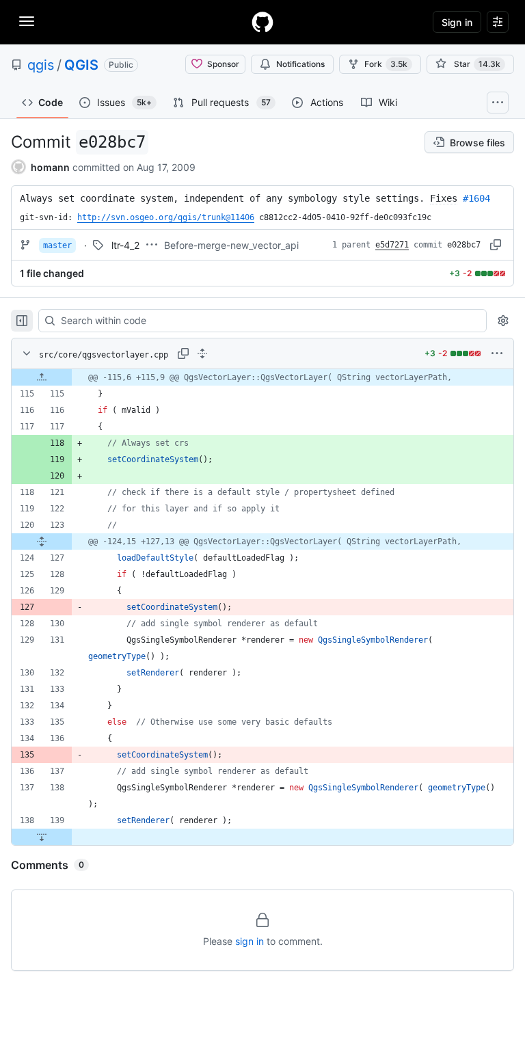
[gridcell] (262, 377)
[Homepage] (262, 22)
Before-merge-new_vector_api (231, 245)
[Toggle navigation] (26, 21)
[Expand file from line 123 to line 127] (42, 541)
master (57, 245)
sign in (249, 941)
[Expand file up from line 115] (42, 377)
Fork (385, 64)
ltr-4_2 (125, 245)
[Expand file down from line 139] (42, 837)
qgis (40, 65)
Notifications (300, 64)
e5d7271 (392, 245)
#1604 (476, 198)
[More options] (497, 353)
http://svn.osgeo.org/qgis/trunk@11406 (165, 217)
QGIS (81, 65)
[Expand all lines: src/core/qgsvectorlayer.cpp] (202, 353)
